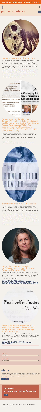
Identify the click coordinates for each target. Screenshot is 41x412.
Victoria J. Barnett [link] (25, 75)
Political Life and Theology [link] (29, 140)
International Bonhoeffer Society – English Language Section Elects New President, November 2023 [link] (18, 268)
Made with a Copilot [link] (8, 406)
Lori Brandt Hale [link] (17, 74)
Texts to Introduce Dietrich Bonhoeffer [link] (19, 204)
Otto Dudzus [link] (32, 74)
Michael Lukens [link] (34, 283)
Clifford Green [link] (29, 70)
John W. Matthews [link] (13, 142)
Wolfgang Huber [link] (20, 76)
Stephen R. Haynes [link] (29, 221)
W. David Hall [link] (25, 222)
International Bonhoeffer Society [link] (16, 140)
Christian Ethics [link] (20, 213)
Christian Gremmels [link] (14, 70)
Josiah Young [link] (25, 73)
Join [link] (6, 395)
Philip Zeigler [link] (36, 220)
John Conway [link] (16, 72)
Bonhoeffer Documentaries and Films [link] (18, 58)
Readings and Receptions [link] (27, 69)
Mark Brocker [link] (20, 283)
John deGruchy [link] (30, 72)
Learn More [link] (5, 379)
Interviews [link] (19, 69)
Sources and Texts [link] (24, 215)
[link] (39, 12)
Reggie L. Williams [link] (13, 221)
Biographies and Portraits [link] (10, 69)
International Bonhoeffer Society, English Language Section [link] (24, 404)
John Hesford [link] (9, 343)
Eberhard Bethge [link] (23, 71)
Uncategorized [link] (35, 69)
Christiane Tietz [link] (13, 216)
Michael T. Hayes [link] (29, 342)
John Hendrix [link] (30, 218)
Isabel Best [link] (23, 217)
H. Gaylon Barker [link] (27, 281)
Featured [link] (7, 140)
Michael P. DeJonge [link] (21, 220)
